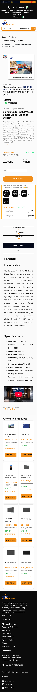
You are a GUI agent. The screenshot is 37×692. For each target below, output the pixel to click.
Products (12, 37)
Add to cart (18, 178)
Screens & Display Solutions (12, 41)
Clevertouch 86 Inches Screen (25, 435)
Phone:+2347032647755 (12, 665)
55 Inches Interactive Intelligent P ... (10, 435)
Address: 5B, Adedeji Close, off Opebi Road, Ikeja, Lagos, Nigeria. (11, 657)
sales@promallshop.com (25, 90)
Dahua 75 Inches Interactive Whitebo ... (26, 520)
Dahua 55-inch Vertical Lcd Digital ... (10, 477)
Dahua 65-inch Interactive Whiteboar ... (9, 520)
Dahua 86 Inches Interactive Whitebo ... (10, 562)
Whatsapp (12, 103)
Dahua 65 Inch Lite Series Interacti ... (26, 476)
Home (4, 37)
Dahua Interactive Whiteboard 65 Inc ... (26, 562)
